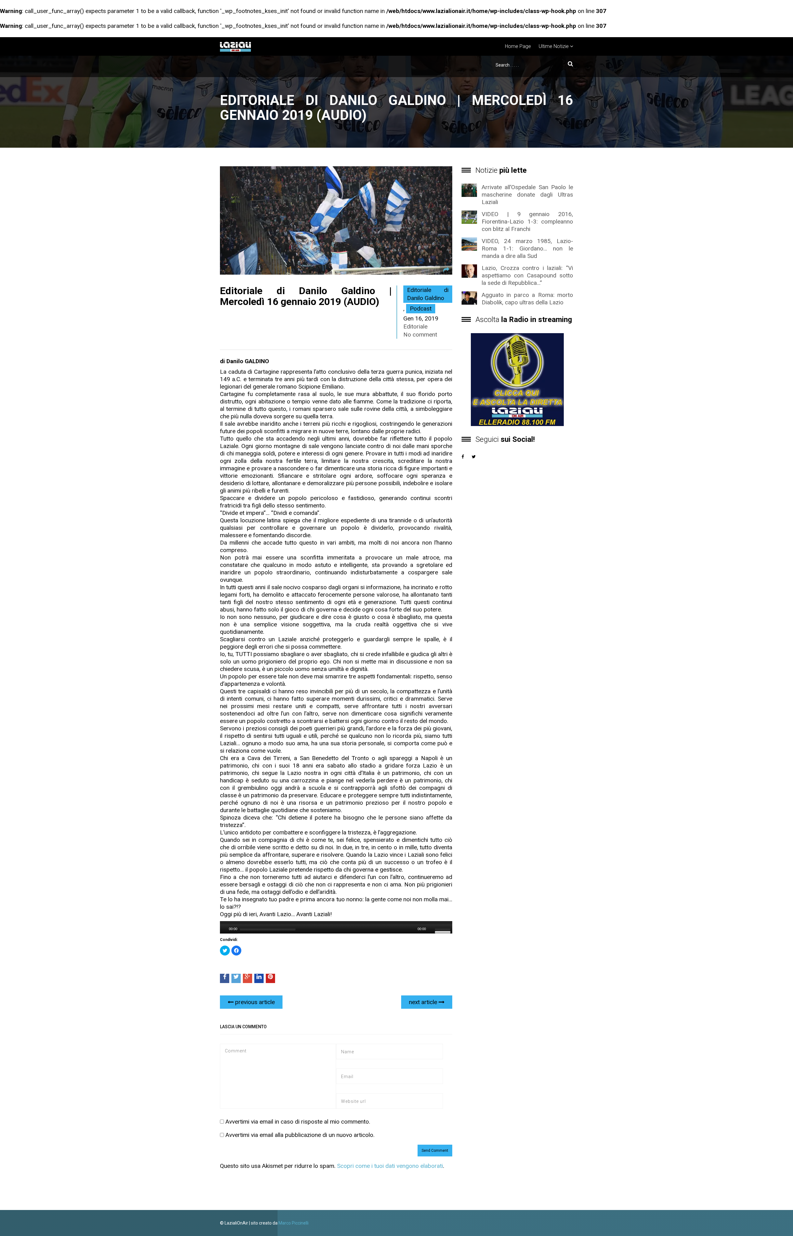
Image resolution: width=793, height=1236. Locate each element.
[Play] (223, 928)
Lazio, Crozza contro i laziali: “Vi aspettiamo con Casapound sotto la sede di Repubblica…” (527, 275)
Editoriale (415, 326)
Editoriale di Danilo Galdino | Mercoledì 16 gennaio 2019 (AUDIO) (306, 296)
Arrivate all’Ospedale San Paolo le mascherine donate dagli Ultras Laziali (527, 195)
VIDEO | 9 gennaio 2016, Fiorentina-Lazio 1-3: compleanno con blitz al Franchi (527, 222)
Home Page (518, 46)
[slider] (443, 928)
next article (424, 1002)
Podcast (421, 308)
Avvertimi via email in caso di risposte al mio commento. (298, 1121)
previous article (254, 1002)
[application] (336, 927)
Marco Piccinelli (293, 1223)
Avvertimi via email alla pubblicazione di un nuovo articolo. (300, 1134)
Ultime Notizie (554, 46)
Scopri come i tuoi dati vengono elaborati (390, 1165)
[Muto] (430, 928)
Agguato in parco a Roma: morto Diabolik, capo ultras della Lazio (527, 298)
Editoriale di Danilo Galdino (428, 294)
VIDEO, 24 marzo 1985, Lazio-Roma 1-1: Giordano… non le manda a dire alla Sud (527, 248)
